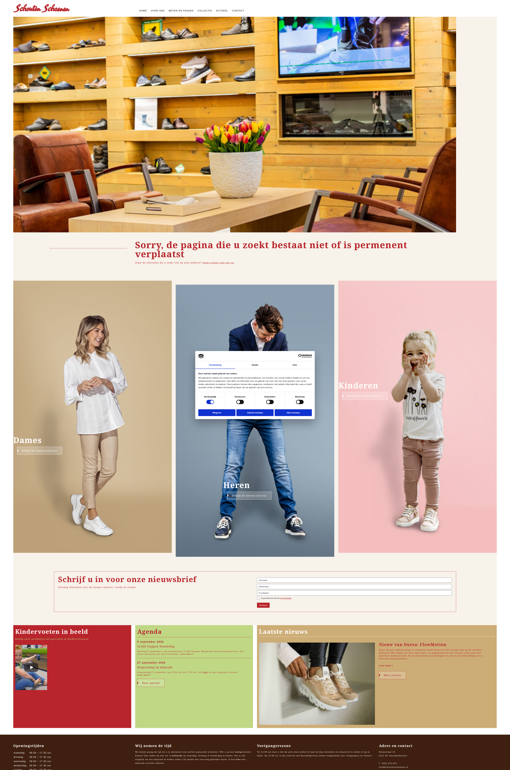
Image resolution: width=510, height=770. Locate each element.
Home (143, 10)
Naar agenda (151, 682)
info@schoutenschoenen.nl (393, 767)
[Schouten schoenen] (41, 9)
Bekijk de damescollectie (39, 450)
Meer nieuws (392, 675)
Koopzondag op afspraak (155, 667)
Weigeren (216, 412)
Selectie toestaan (255, 412)
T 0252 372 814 (388, 763)
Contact (238, 10)
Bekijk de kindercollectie (365, 396)
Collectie (204, 10)
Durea (437, 650)
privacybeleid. (286, 598)
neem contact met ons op (218, 262)
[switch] (240, 402)
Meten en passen (181, 10)
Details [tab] (255, 365)
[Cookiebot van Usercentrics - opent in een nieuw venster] (300, 356)
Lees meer (186, 654)
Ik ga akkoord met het (276, 598)
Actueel (222, 10)
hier (205, 672)
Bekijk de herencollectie (249, 495)
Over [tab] (295, 365)
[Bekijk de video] (31, 668)
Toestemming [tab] (215, 365)
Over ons (158, 10)
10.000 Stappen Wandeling (156, 646)
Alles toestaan (293, 412)
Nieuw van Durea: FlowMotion (413, 644)
